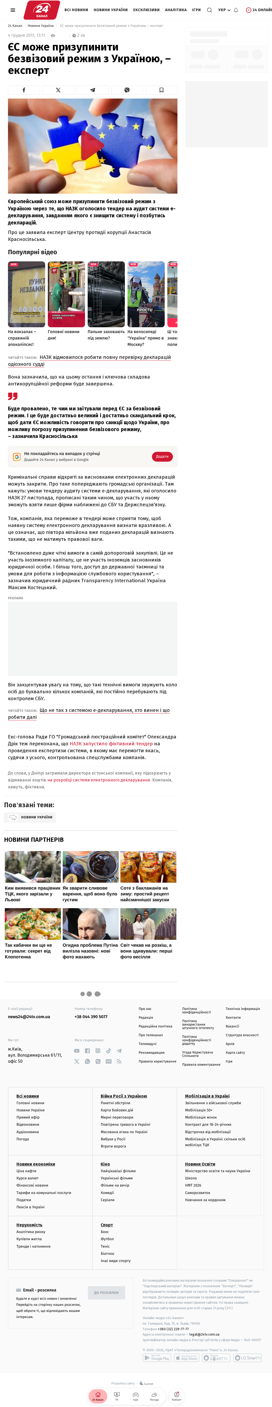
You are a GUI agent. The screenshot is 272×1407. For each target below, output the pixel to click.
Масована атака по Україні (124, 1132)
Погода (22, 1139)
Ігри (196, 10)
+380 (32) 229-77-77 (173, 1329)
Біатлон (107, 1253)
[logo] (41, 10)
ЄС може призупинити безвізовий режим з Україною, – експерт (111, 26)
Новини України (111, 10)
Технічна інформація (243, 1009)
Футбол (107, 1239)
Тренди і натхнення (33, 1246)
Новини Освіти (200, 1164)
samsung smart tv (247, 1357)
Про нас (145, 1009)
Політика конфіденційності (196, 1010)
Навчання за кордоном (205, 1200)
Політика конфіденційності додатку (196, 1040)
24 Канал (15, 26)
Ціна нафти (26, 1171)
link (76, 1050)
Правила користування (157, 1061)
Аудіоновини (27, 1132)
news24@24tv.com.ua (29, 1016)
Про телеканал (151, 1035)
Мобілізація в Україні (207, 1096)
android (157, 1357)
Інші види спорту (115, 1261)
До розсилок (106, 1293)
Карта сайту (235, 1053)
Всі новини (76, 10)
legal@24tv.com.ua (204, 1334)
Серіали (107, 1200)
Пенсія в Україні (30, 1207)
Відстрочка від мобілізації (208, 1132)
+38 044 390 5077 (91, 1016)
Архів (230, 1044)
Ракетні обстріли (115, 1103)
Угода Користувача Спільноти (197, 1054)
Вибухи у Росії (113, 1139)
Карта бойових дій (117, 1110)
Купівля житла (29, 1239)
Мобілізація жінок (201, 1117)
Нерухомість (29, 1224)
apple (186, 1357)
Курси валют (27, 1178)
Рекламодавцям (151, 1053)
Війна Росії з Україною (124, 1096)
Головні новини (30, 1103)
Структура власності (242, 1035)
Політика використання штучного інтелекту (198, 1024)
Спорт (107, 1224)
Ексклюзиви (146, 10)
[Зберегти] (161, 90)
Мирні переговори (117, 1117)
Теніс (105, 1246)
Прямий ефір (28, 1117)
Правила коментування (201, 1064)
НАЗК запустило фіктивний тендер (111, 744)
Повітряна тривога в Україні (125, 1124)
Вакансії (232, 1026)
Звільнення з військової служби (213, 1103)
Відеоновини (27, 1124)
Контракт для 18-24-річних (208, 1124)
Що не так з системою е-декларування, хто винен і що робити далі (89, 713)
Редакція (146, 1017)
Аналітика (176, 10)
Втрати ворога (113, 1146)
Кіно (105, 1164)
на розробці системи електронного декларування (98, 780)
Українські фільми (117, 1178)
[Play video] (92, 145)
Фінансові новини (32, 1185)
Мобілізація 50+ (198, 1110)
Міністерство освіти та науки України (217, 1171)
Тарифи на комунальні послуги (43, 1193)
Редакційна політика (155, 1026)
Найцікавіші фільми (118, 1171)
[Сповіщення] (236, 10)
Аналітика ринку (30, 1232)
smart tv (216, 1357)
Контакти (233, 1017)
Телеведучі (147, 1044)
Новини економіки (35, 1164)
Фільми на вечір (115, 1185)
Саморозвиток (197, 1193)
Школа (191, 1178)
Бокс (105, 1232)
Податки (23, 1200)
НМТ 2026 (193, 1185)
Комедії (107, 1193)
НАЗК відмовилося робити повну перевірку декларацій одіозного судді (89, 360)
